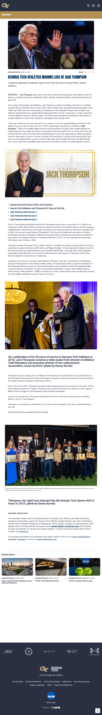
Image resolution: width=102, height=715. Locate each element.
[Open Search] (88, 5)
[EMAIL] (93, 72)
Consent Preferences (33, 682)
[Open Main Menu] (99, 6)
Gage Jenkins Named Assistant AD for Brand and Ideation (17, 582)
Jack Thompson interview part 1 (23, 212)
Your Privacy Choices (82, 682)
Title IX (49, 685)
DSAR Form (66, 682)
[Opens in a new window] (8, 651)
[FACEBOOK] (89, 72)
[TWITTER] (86, 72)
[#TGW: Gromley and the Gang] (84, 567)
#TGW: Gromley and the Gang (80, 581)
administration (14, 72)
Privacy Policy (17, 682)
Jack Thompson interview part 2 (23, 216)
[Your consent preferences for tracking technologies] (97, 710)
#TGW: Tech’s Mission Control (47, 581)
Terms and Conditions (52, 682)
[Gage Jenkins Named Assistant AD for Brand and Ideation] (17, 567)
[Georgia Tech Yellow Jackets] (5, 5)
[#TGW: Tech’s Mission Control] (51, 567)
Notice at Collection (37, 685)
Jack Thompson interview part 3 (23, 219)
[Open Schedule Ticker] (93, 5)
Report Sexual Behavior (63, 685)
